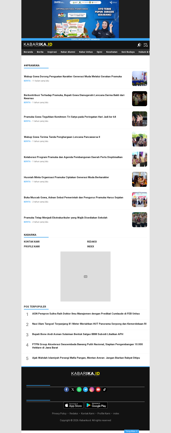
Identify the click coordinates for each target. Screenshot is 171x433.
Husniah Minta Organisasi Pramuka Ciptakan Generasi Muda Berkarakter (66, 177)
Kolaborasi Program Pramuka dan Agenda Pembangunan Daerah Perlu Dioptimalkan (73, 157)
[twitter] (72, 389)
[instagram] (91, 389)
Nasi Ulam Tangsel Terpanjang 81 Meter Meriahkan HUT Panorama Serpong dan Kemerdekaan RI (89, 323)
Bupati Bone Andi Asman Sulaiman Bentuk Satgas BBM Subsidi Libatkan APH (77, 334)
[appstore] (73, 405)
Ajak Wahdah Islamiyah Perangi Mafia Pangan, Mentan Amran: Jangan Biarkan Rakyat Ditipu (86, 357)
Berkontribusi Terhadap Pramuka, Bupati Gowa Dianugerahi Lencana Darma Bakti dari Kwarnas (74, 97)
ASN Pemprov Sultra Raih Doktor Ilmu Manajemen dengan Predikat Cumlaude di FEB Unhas (86, 313)
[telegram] (85, 389)
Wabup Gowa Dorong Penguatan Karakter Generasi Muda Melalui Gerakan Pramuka (73, 76)
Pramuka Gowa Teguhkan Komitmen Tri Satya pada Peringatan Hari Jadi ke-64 (70, 116)
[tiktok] (104, 389)
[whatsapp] (79, 389)
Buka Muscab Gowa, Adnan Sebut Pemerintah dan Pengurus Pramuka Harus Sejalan (73, 197)
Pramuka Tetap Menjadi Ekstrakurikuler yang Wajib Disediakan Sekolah (65, 217)
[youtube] (98, 389)
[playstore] (96, 405)
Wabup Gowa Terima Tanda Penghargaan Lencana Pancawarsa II (62, 137)
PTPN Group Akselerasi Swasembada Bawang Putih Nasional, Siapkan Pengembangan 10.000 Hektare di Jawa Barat (87, 346)
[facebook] (66, 389)
